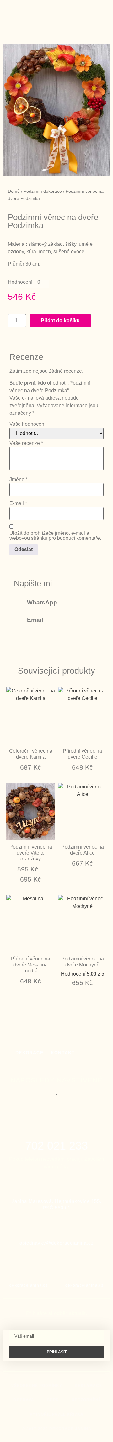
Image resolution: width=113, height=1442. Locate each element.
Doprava (23, 1400)
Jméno (18, 479)
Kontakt (63, 1052)
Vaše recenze (26, 443)
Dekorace (29, 1052)
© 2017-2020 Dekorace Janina (56, 1429)
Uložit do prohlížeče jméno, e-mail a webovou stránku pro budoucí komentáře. (55, 536)
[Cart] (100, 16)
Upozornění (86, 1400)
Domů (14, 191)
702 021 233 (56, 1145)
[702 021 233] (56, 1129)
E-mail (18, 503)
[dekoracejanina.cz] (28, 1270)
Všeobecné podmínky (36, 1385)
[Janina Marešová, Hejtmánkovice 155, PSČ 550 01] (56, 1184)
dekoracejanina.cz (28, 1285)
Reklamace (88, 1385)
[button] (91, 17)
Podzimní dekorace (43, 191)
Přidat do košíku (60, 320)
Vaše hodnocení (27, 424)
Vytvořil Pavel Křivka (56, 1414)
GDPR (53, 1400)
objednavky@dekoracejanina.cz (56, 1242)
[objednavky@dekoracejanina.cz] (56, 1225)
